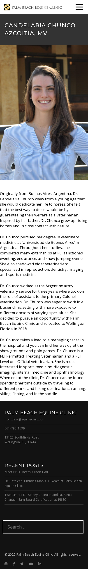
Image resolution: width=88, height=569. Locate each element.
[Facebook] (14, 564)
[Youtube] (31, 564)
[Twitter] (22, 564)
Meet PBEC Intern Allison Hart (26, 472)
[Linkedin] (39, 564)
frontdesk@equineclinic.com (25, 419)
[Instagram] (6, 564)
